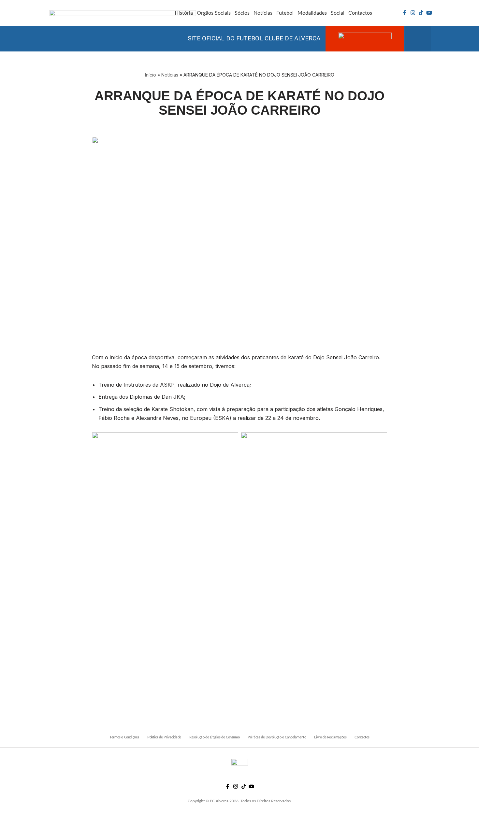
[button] (418, 38)
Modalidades (312, 13)
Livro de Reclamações (330, 737)
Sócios (242, 13)
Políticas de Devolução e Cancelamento (277, 737)
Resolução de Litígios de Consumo (214, 737)
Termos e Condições (124, 737)
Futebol (285, 13)
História (184, 13)
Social (337, 13)
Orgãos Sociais (214, 13)
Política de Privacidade (164, 737)
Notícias (263, 13)
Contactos (360, 13)
